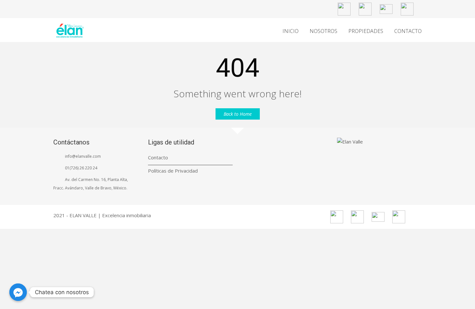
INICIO (290, 31)
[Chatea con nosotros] (18, 292)
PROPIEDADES (365, 31)
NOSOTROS (323, 31)
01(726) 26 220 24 (81, 168)
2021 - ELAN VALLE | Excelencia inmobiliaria (102, 215)
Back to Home (238, 114)
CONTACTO (408, 31)
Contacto (158, 157)
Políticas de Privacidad (173, 170)
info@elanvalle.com (83, 156)
